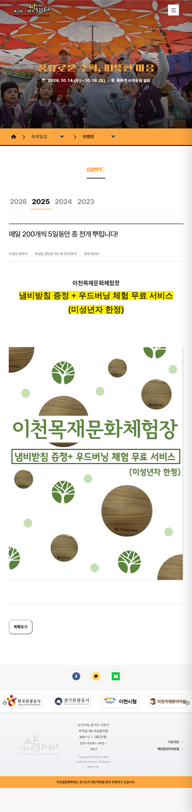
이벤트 (88, 136)
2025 (41, 201)
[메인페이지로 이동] (13, 136)
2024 (63, 201)
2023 (86, 201)
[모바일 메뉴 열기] (173, 10)
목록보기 (21, 626)
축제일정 (39, 136)
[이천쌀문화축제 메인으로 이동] (38, 744)
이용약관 (173, 742)
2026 (18, 201)
